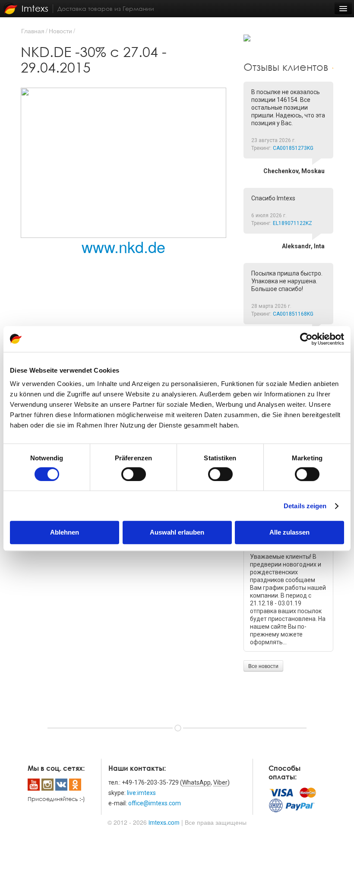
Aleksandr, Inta (303, 246)
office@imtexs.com (154, 803)
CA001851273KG (293, 148)
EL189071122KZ (292, 223)
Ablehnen (64, 532)
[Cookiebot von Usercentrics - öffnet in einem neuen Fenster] (306, 338)
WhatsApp (196, 782)
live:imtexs (141, 792)
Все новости (263, 665)
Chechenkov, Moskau (294, 171)
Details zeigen (305, 506)
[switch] (133, 474)
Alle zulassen (289, 532)
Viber (220, 782)
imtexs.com (164, 822)
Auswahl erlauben (177, 532)
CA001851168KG (293, 314)
